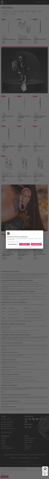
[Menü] (47, 467)
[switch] (45, 474)
